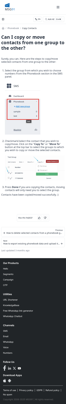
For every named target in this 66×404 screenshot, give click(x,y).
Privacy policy (26, 390)
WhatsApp (8, 342)
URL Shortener (10, 299)
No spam (7, 394)
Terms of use (9, 390)
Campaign (8, 279)
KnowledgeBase (11, 305)
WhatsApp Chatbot (12, 316)
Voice (5, 347)
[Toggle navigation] (58, 7)
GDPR (39, 390)
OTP (5, 285)
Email (5, 336)
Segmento (8, 274)
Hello (5, 268)
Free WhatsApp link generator (18, 310)
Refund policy (52, 390)
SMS (5, 331)
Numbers (7, 353)
